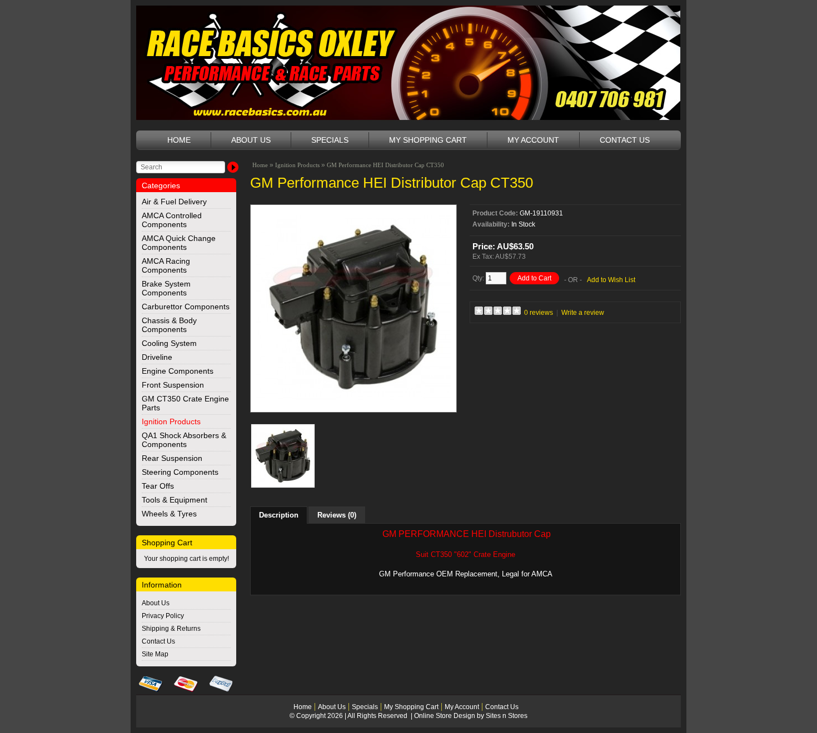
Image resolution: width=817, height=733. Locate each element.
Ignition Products (171, 421)
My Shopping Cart (428, 139)
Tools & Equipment (174, 499)
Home (179, 139)
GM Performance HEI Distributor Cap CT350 (385, 165)
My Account (533, 139)
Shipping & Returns (171, 628)
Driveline (157, 357)
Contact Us (625, 139)
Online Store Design (444, 716)
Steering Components (180, 472)
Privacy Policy (163, 616)
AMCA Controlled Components (172, 220)
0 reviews (538, 313)
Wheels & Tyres (169, 513)
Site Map (155, 654)
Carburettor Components (186, 306)
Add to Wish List (611, 280)
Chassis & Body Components (169, 325)
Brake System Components (166, 288)
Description (278, 515)
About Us (251, 139)
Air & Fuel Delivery (174, 201)
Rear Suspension (172, 458)
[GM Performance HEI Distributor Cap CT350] (353, 402)
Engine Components (177, 370)
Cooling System (169, 343)
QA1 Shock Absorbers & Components (184, 440)
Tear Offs (158, 485)
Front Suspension (173, 384)
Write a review (582, 313)
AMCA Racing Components (166, 265)
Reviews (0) (336, 515)
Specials (329, 139)
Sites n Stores (506, 716)
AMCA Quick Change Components (179, 243)
